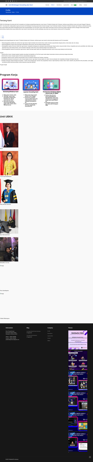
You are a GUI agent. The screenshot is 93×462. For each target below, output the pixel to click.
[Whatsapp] (16, 1)
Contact (85, 4)
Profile (52, 4)
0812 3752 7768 (74, 1)
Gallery (80, 4)
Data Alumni (59, 4)
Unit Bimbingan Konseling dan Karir (21, 5)
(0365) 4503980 (67, 1)
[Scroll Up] (90, 457)
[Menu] (6, 4)
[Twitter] (8, 1)
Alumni (73, 4)
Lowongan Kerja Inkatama (32, 336)
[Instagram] (14, 1)
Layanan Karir (66, 4)
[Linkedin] (12, 1)
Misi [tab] (3, 37)
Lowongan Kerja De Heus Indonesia (33, 332)
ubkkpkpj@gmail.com (83, 1)
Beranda (47, 4)
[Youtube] (10, 1)
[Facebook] (6, 1)
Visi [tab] (3, 36)
